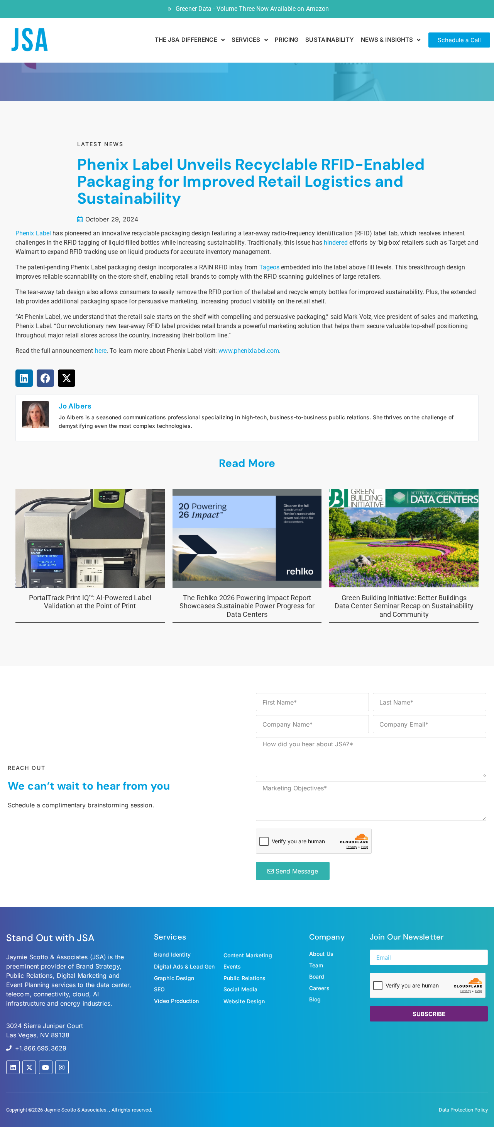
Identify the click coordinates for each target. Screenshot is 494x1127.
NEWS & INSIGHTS (387, 39)
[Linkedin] (13, 1067)
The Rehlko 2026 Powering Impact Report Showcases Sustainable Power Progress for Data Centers (247, 606)
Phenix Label (33, 233)
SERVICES (246, 39)
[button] (24, 378)
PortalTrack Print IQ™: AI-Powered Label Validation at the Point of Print (90, 602)
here (101, 350)
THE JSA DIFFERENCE (186, 39)
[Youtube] (45, 1067)
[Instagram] (62, 1067)
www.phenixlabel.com (248, 350)
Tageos (269, 267)
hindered (336, 242)
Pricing (287, 39)
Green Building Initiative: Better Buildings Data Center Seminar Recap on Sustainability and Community (404, 606)
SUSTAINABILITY (329, 39)
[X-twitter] (29, 1067)
